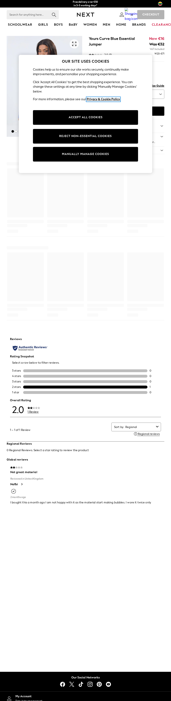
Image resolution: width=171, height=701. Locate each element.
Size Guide (157, 86)
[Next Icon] (85, 15)
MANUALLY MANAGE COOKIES (85, 154)
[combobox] (140, 427)
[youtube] (108, 684)
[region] (85, 114)
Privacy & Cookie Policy (103, 99)
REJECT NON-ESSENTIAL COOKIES (85, 136)
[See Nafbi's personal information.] (21, 484)
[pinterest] (99, 684)
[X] (71, 684)
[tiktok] (81, 684)
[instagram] (90, 684)
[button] (12, 131)
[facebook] (62, 684)
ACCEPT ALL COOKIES (86, 117)
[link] (121, 14)
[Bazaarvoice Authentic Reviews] (30, 348)
